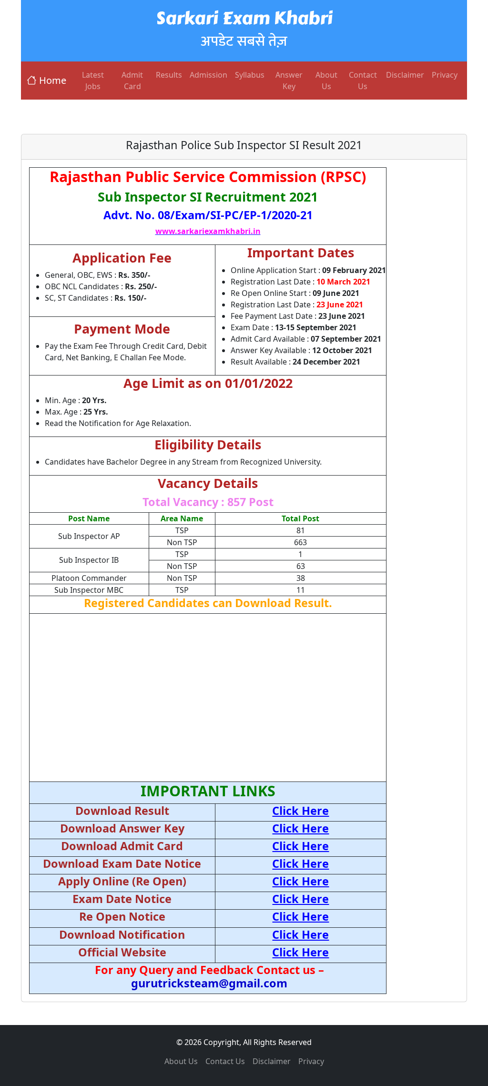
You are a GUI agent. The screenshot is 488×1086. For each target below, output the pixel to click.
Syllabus (249, 75)
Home (52, 80)
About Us (326, 80)
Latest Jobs (93, 80)
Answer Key (289, 80)
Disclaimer (405, 75)
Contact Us (363, 80)
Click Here (300, 810)
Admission (208, 75)
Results (169, 75)
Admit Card (132, 80)
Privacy (445, 75)
